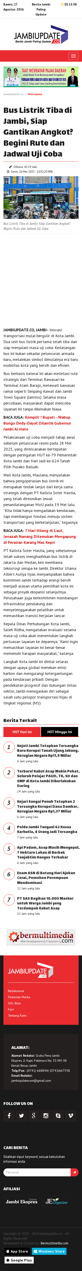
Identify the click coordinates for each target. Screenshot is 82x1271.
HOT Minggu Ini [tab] (59, 731)
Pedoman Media (19, 997)
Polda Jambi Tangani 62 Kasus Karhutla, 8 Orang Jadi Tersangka (47, 830)
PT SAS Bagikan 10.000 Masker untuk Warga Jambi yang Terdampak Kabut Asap (45, 904)
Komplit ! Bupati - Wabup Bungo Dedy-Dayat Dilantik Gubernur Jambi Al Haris (37, 423)
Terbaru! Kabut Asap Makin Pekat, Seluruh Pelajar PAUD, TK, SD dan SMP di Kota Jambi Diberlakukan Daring (48, 779)
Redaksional (16, 991)
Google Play (21, 1260)
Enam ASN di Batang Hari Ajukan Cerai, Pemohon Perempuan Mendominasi (46, 878)
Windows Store (51, 1251)
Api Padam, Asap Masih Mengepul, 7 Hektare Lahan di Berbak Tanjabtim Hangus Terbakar (48, 853)
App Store (19, 1251)
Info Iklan (14, 1003)
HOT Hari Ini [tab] (22, 731)
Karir (11, 1009)
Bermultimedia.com (54, 1243)
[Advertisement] (41, 279)
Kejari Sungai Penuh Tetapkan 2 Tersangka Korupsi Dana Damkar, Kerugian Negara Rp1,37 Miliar (48, 807)
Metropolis (35, 94)
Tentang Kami (17, 1015)
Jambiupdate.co (13, 94)
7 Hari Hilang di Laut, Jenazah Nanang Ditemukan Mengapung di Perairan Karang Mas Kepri (39, 536)
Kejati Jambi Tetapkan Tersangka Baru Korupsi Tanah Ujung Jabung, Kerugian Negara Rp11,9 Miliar (48, 751)
